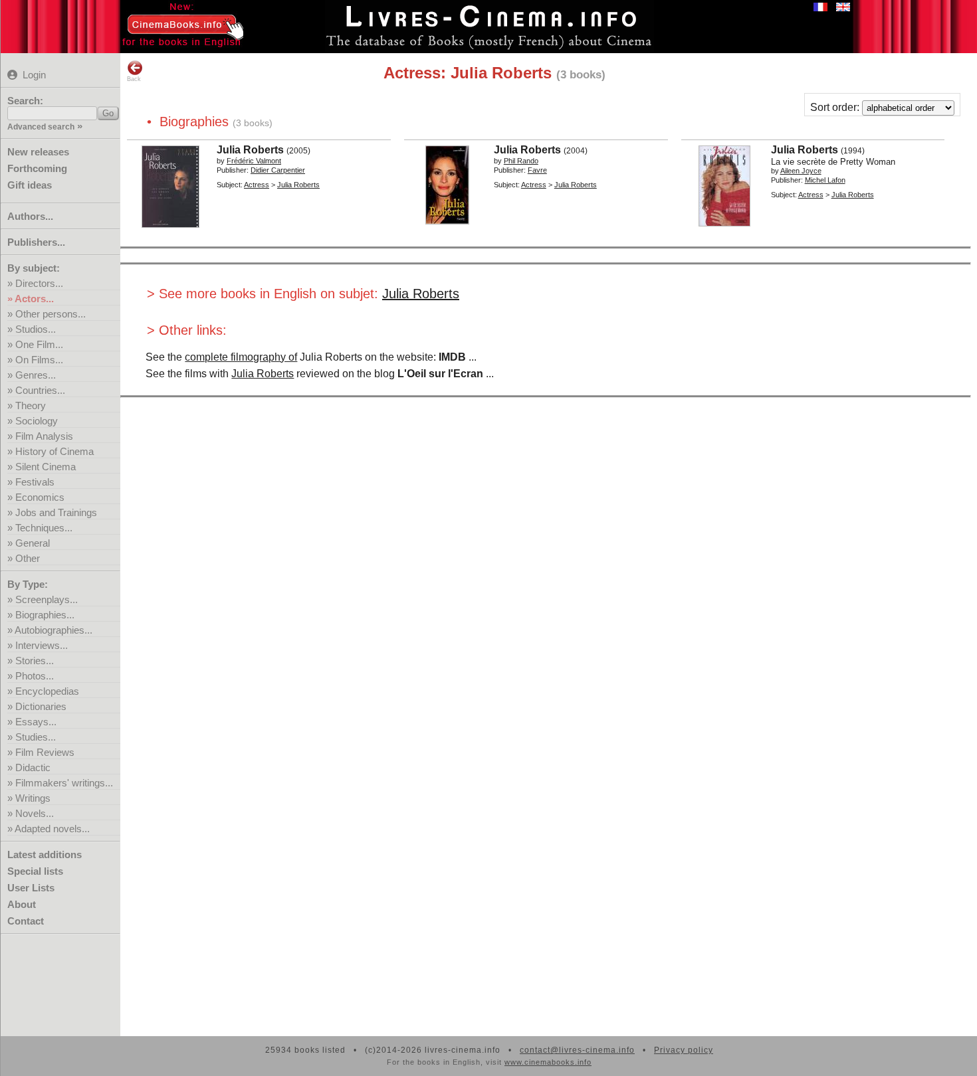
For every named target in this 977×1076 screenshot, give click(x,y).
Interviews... (41, 645)
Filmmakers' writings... (64, 782)
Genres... (35, 375)
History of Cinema (54, 451)
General (32, 543)
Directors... (39, 283)
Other (27, 558)
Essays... (35, 721)
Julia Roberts (420, 293)
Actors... (34, 298)
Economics (39, 497)
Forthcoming (37, 168)
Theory (30, 405)
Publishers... (36, 242)
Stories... (34, 660)
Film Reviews (44, 752)
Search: (25, 100)
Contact (25, 921)
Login (34, 74)
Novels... (34, 813)
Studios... (35, 329)
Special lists (35, 871)
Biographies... (44, 614)
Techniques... (43, 527)
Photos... (34, 675)
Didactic (33, 767)
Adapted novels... (52, 828)
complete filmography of (241, 357)
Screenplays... (46, 599)
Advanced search (40, 127)
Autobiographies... (53, 630)
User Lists (30, 887)
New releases (38, 151)
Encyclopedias (47, 691)
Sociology (36, 420)
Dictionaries (40, 706)
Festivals (34, 482)
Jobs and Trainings (56, 512)
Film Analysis (44, 436)
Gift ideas (29, 185)
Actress (256, 185)
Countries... (40, 390)
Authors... (30, 216)
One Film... (39, 344)
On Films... (39, 359)
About (21, 904)
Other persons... (50, 313)
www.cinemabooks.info (548, 1062)
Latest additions (44, 854)
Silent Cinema (45, 466)
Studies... (35, 737)
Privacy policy (683, 1050)
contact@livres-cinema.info (577, 1050)
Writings (33, 798)
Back (134, 79)
